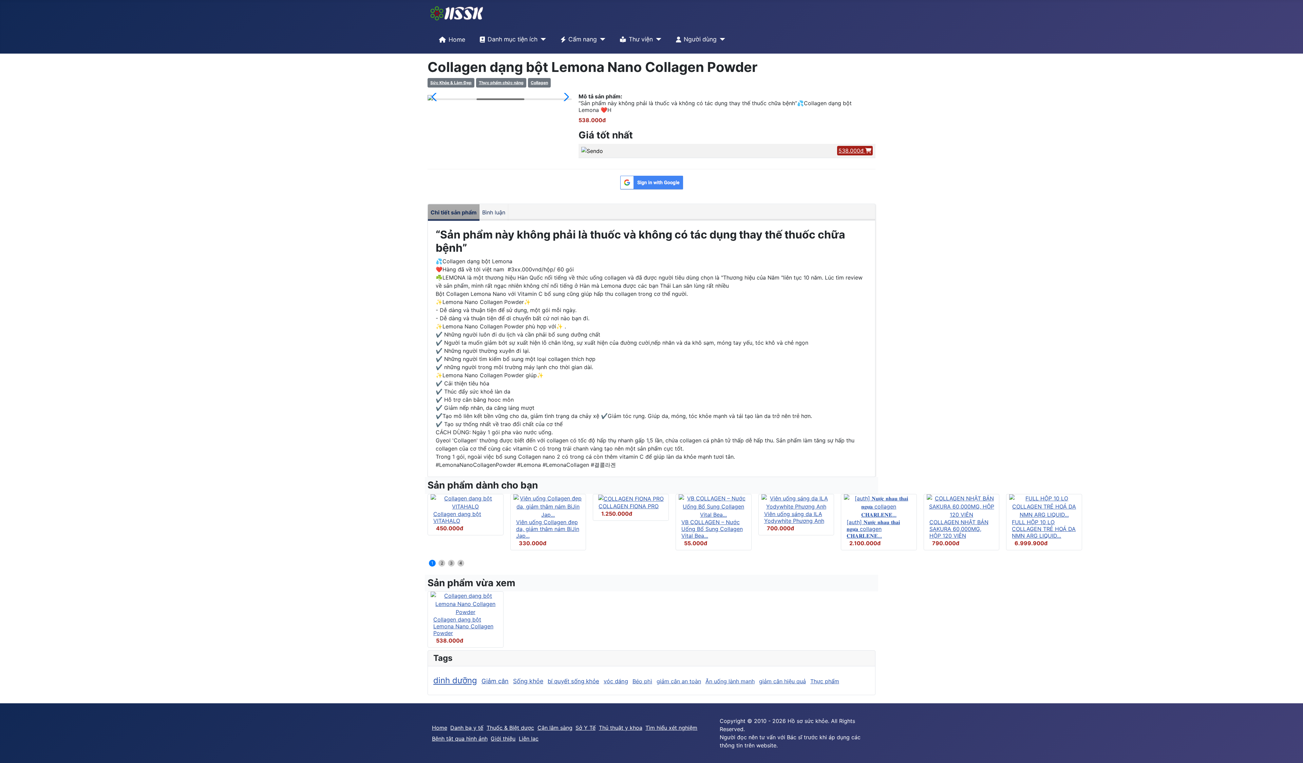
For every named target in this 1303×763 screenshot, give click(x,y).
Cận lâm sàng (554, 727)
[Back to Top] (1291, 750)
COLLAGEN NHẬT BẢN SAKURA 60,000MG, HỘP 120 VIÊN (958, 529)
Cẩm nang (582, 39)
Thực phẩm (824, 681)
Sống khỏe (528, 681)
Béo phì (642, 681)
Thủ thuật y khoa (620, 727)
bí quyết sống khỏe (573, 681)
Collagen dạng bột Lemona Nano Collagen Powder (463, 626)
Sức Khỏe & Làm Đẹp (451, 82)
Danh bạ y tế (466, 727)
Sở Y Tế (585, 727)
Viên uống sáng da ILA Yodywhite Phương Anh (794, 517)
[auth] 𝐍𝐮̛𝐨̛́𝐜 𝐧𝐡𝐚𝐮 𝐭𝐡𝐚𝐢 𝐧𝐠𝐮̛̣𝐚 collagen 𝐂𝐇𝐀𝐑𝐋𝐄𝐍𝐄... (873, 529)
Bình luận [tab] (493, 212)
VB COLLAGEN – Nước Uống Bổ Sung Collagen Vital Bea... (712, 529)
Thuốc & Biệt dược (510, 727)
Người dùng (700, 39)
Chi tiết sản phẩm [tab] (454, 212)
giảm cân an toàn (679, 681)
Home (457, 39)
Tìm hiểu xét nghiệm (671, 727)
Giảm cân (495, 681)
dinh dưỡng (455, 680)
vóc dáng (616, 681)
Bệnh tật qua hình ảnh (460, 738)
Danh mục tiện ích (512, 39)
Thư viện (641, 39)
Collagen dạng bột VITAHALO (457, 517)
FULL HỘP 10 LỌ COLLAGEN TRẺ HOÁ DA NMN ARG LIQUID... (1044, 529)
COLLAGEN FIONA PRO (629, 506)
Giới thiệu (503, 738)
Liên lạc (529, 738)
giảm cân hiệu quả (782, 681)
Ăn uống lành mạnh (730, 681)
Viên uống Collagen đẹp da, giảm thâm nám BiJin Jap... (547, 529)
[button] (435, 97)
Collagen (539, 82)
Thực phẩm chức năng (501, 82)
